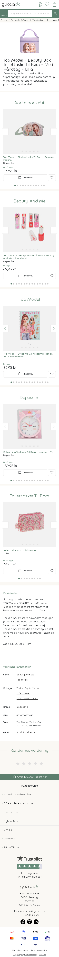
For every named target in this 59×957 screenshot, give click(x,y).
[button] (5, 131)
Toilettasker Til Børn (29, 496)
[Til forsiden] (11, 4)
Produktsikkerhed (26, 732)
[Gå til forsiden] (29, 886)
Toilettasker (23, 693)
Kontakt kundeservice (17, 794)
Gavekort (9, 838)
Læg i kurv (25, 177)
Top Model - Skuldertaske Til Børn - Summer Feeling (28, 158)
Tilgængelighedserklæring (25, 954)
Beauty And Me (29, 201)
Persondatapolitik (39, 950)
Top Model (29, 299)
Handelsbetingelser (21, 950)
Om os (7, 829)
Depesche (8, 163)
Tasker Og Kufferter (28, 688)
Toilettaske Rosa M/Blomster (19, 550)
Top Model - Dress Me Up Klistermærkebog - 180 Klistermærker (29, 355)
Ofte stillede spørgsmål (18, 803)
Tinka (6, 553)
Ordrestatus (10, 812)
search (55, 13)
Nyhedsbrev (11, 821)
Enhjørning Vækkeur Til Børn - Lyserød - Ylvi (28, 452)
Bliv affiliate (11, 847)
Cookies (42, 954)
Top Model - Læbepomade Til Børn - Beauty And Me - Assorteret (28, 257)
